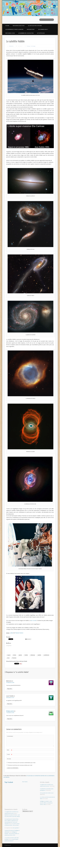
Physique (28, 46)
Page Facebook (9, 782)
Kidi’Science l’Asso (10, 33)
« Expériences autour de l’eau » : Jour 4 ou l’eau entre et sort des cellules (12, 815)
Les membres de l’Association (26, 33)
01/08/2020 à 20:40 (10, 682)
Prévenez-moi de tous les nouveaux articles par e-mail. (20, 765)
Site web (9, 758)
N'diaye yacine (10, 711)
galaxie (20, 655)
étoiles (14, 655)
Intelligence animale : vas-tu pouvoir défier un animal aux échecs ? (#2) (46, 803)
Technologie (33, 46)
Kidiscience (11, 46)
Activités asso (41, 33)
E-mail (9, 754)
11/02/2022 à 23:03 (10, 712)
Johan (11, 633)
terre (8, 658)
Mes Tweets (24, 781)
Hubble (26, 655)
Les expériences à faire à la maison (14, 29)
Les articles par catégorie (35, 25)
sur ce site (33, 620)
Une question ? (31, 29)
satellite (39, 655)
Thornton (14, 658)
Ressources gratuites (18, 25)
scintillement (46, 655)
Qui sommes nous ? (43, 29)
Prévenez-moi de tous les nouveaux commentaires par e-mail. (21, 762)
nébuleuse (33, 655)
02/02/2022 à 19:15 (10, 697)
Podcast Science (19, 633)
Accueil (7, 25)
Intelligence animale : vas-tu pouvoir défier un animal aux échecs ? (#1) (12, 833)
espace (8, 655)
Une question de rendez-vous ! (47, 793)
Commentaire (9, 736)
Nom (9, 750)
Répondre (9, 688)
